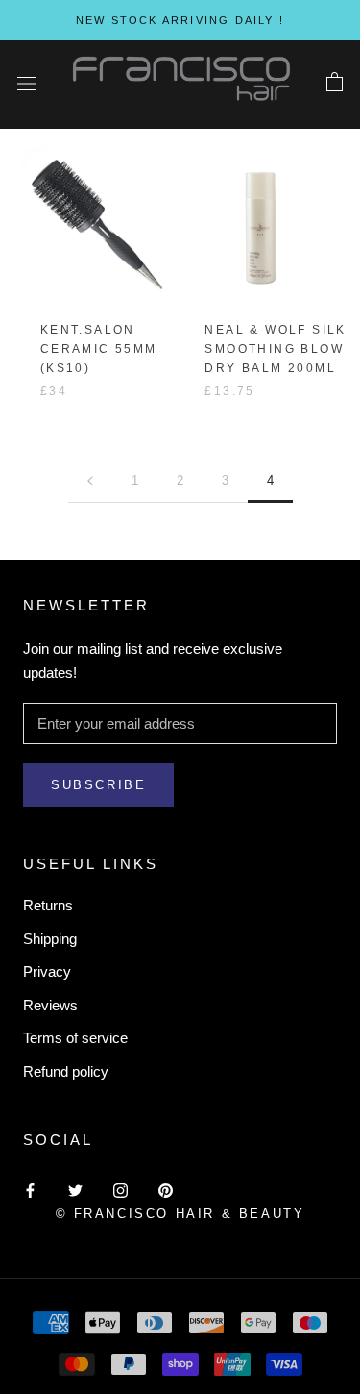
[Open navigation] (26, 82)
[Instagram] (120, 1190)
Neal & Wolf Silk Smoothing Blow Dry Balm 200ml (275, 349)
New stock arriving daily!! (180, 20)
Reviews (50, 1005)
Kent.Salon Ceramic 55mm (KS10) (98, 349)
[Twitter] (75, 1190)
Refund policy (65, 1071)
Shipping (50, 939)
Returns (48, 905)
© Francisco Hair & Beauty (180, 1214)
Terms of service (75, 1038)
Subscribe (98, 785)
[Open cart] (334, 82)
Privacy (47, 971)
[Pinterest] (165, 1190)
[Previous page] (90, 481)
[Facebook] (30, 1190)
